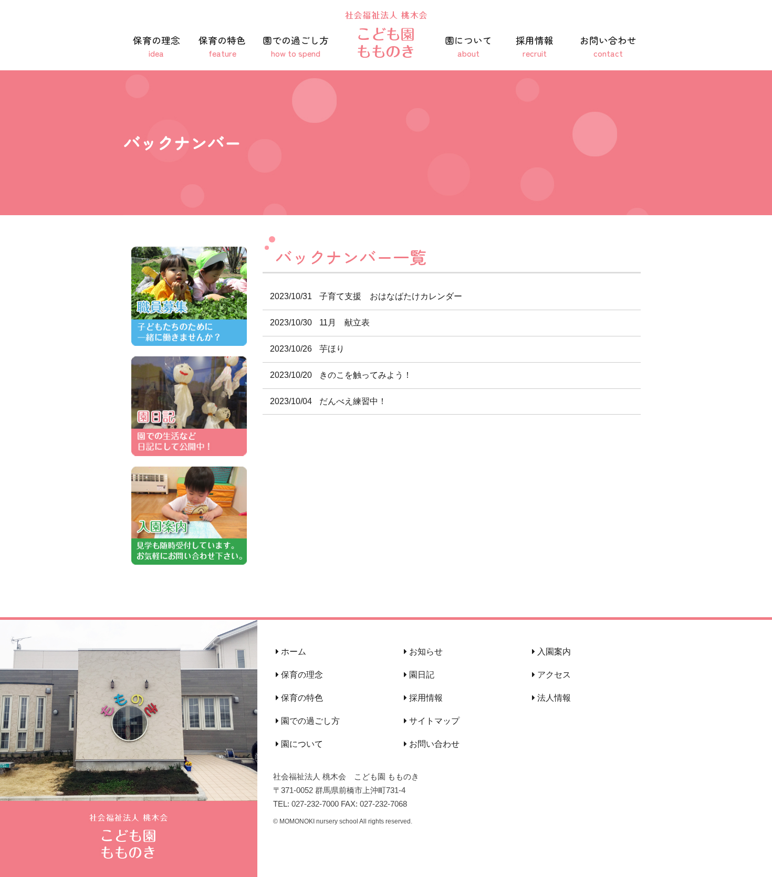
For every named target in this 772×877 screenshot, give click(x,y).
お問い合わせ (608, 46)
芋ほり (307, 348)
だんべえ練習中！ (328, 401)
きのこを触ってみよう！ (341, 375)
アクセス (553, 674)
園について (468, 46)
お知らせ (425, 651)
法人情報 (553, 697)
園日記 (420, 674)
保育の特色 (222, 46)
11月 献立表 (320, 322)
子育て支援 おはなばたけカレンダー (366, 296)
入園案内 (553, 651)
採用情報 (535, 46)
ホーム (292, 651)
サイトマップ (433, 720)
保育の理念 (156, 46)
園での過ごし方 (296, 46)
